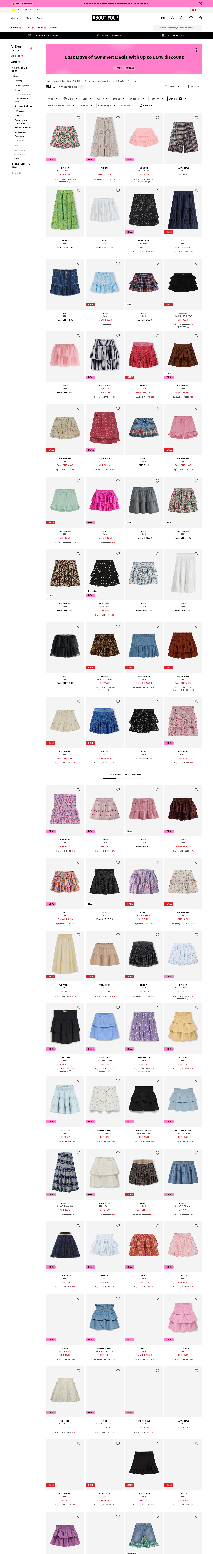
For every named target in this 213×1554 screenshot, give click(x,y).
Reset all (148, 105)
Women (15, 17)
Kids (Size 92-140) (72, 81)
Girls (56, 81)
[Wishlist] (191, 18)
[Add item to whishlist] (79, 118)
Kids (39, 17)
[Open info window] (200, 4)
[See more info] (65, 181)
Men (28, 17)
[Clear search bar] (200, 27)
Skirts (121, 81)
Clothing (89, 81)
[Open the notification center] (182, 18)
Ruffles (132, 81)
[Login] (172, 18)
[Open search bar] (155, 27)
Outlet (18, 10)
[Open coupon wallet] (163, 18)
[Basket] (200, 18)
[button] (172, 86)
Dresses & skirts (106, 81)
